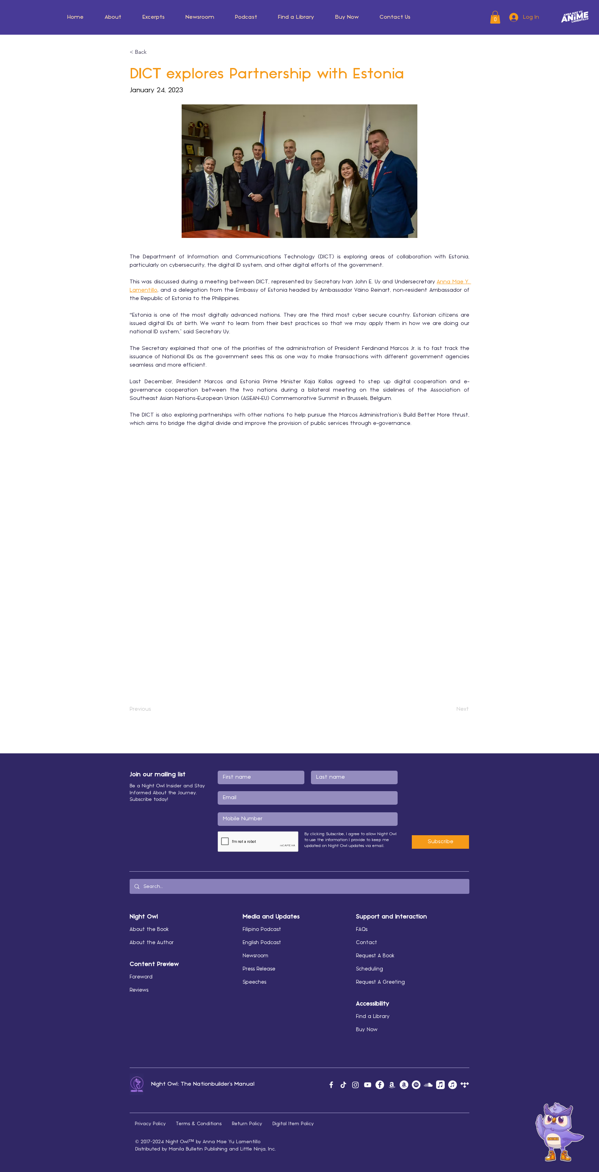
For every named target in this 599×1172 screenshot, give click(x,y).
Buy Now (366, 1029)
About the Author (152, 942)
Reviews (139, 990)
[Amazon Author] (404, 1084)
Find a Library (373, 1016)
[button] (152, 52)
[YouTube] (367, 1084)
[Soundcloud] (428, 1084)
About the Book (149, 929)
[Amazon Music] (392, 1084)
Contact (366, 942)
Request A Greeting (380, 982)
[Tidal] (464, 1084)
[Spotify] (416, 1084)
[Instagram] (355, 1084)
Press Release (259, 969)
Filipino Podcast (262, 929)
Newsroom (255, 955)
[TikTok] (343, 1084)
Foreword (141, 977)
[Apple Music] (440, 1084)
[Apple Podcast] (452, 1084)
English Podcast (262, 942)
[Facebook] (331, 1084)
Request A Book (375, 955)
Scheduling (369, 969)
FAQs (361, 929)
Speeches (254, 982)
